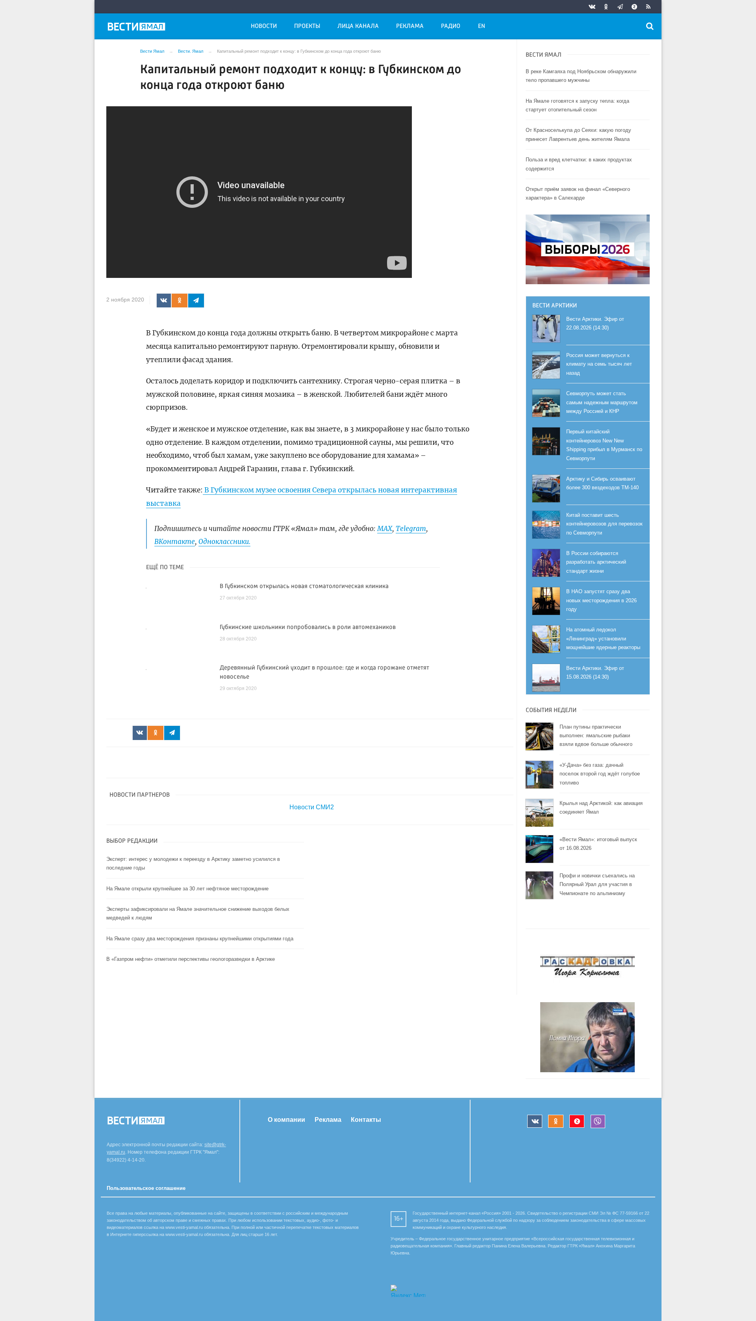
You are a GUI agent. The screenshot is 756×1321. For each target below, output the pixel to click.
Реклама (410, 26)
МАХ (384, 528)
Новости (264, 26)
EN (481, 26)
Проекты (307, 26)
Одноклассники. (224, 541)
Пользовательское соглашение (146, 1188)
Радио (450, 26)
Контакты (366, 1119)
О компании (286, 1119)
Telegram (411, 528)
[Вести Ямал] (137, 27)
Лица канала (358, 26)
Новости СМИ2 (311, 807)
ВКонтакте (174, 541)
